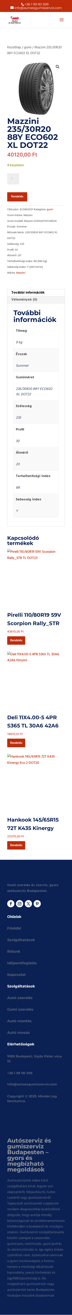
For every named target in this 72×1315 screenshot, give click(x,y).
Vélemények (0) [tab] (24, 300)
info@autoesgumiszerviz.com (32, 1084)
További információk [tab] (28, 293)
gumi (27, 47)
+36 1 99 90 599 (37, 4)
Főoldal (14, 928)
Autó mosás (18, 1032)
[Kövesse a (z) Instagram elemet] (19, 903)
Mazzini (20, 273)
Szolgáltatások (21, 940)
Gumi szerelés (20, 1009)
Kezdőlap (14, 47)
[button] (57, 66)
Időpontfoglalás (22, 963)
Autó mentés (19, 1021)
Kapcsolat (16, 974)
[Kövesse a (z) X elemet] (28, 903)
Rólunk (13, 951)
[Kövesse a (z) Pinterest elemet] (37, 903)
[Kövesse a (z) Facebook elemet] (10, 903)
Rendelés (17, 196)
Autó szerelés (20, 998)
